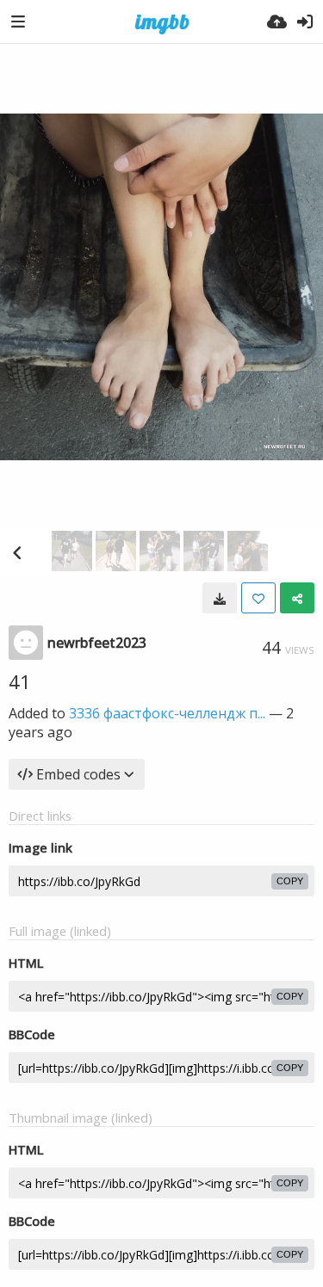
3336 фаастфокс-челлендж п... (167, 713)
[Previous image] (17, 552)
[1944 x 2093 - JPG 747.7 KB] (219, 597)
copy (289, 881)
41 (20, 681)
